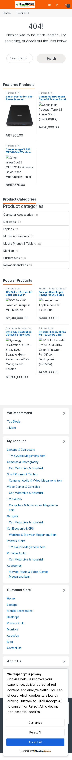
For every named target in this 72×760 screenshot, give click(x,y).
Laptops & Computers (21, 449)
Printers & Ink (13, 92)
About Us (13, 635)
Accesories (14, 565)
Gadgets (12, 516)
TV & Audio (14, 499)
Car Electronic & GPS (20, 528)
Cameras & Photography (23, 462)
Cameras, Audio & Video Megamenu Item (35, 480)
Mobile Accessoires (19, 611)
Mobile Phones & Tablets (19, 243)
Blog (10, 641)
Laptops (8, 229)
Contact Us (14, 648)
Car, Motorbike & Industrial (26, 468)
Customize (35, 722)
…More (11, 427)
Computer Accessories (18, 214)
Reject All (35, 732)
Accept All (35, 742)
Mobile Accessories (16, 236)
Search (50, 4)
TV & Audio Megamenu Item (27, 455)
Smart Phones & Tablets (22, 474)
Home (7, 13)
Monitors (9, 250)
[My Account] (58, 4)
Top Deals (13, 421)
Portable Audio (16, 553)
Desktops (9, 221)
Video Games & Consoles (23, 486)
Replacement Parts (15, 265)
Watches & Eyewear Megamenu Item (32, 534)
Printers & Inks (16, 541)
